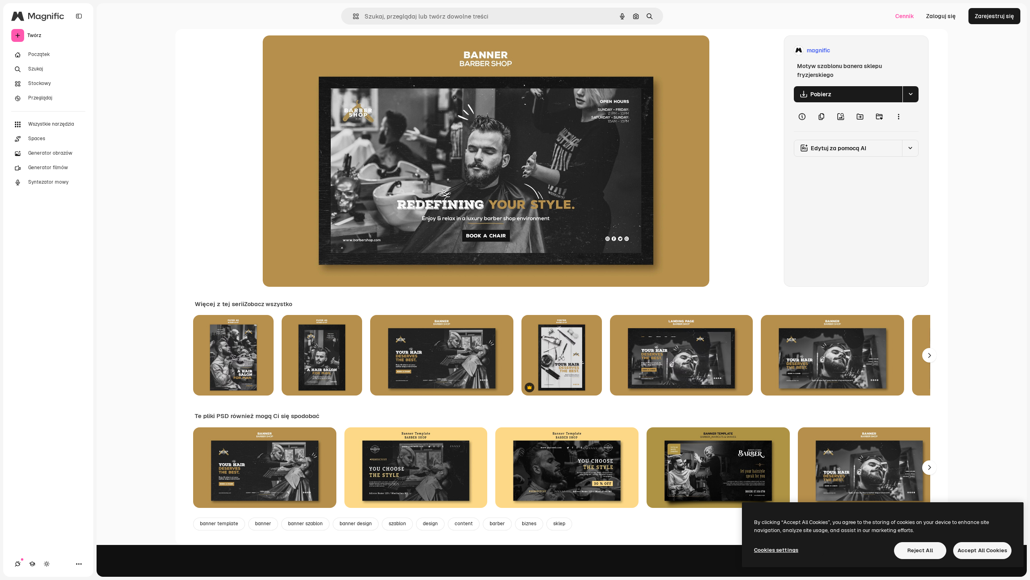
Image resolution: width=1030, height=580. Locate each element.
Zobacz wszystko (268, 304)
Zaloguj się (941, 16)
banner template (219, 523)
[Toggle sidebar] (78, 16)
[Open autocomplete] (353, 16)
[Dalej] (929, 355)
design (430, 523)
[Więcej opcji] (898, 117)
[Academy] (32, 563)
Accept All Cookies (982, 550)
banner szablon (305, 523)
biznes (529, 523)
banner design (356, 523)
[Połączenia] (17, 563)
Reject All (920, 550)
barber (497, 523)
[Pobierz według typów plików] (910, 94)
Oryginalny (318, 50)
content (464, 523)
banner (263, 523)
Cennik (904, 16)
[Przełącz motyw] (46, 563)
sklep (559, 523)
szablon (397, 523)
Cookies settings (776, 550)
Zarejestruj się (994, 16)
